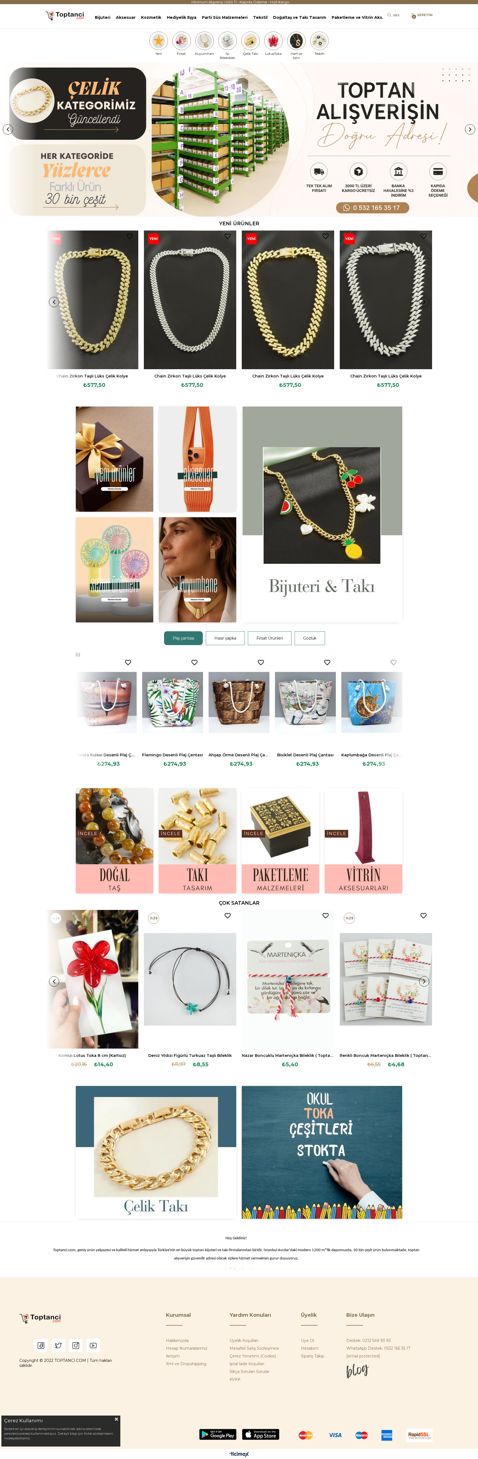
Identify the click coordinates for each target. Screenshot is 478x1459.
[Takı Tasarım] (197, 840)
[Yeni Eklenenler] (114, 459)
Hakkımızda (177, 1340)
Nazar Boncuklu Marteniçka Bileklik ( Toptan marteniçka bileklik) (288, 1055)
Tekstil (260, 17)
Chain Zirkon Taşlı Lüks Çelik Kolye (92, 376)
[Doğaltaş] (114, 840)
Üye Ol (307, 1340)
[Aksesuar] (197, 459)
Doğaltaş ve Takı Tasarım (299, 17)
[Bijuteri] (322, 514)
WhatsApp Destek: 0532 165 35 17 (378, 1348)
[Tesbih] (319, 41)
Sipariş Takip (312, 1356)
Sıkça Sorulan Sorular (249, 1371)
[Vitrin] (363, 840)
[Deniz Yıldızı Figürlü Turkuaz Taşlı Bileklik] (190, 979)
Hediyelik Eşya (181, 17)
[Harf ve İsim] (296, 41)
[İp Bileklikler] (227, 41)
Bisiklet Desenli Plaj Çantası (305, 754)
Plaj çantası (183, 638)
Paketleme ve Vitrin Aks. (357, 17)
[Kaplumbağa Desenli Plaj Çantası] (371, 702)
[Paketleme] (280, 840)
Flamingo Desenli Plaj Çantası (172, 754)
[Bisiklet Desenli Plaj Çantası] (305, 702)
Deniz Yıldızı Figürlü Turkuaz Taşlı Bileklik (190, 1055)
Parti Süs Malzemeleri (225, 17)
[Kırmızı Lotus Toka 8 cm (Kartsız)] (92, 979)
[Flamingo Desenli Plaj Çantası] (172, 702)
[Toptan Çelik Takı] (156, 1152)
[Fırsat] (181, 41)
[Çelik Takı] (250, 41)
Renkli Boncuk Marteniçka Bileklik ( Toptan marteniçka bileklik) (386, 1055)
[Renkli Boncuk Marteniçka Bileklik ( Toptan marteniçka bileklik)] (386, 979)
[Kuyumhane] (204, 41)
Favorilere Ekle (130, 236)
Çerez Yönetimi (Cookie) (253, 1356)
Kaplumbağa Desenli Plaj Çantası (371, 754)
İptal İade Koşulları (247, 1363)
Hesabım (309, 1348)
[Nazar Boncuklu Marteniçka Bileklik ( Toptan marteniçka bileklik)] (288, 979)
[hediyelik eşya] (114, 569)
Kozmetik (151, 17)
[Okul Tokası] (322, 1152)
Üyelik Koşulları (244, 1340)
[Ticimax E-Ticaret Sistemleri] (239, 1455)
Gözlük (309, 638)
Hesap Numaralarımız (186, 1348)
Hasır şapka (225, 638)
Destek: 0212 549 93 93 (368, 1340)
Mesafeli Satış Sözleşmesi (254, 1348)
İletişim (173, 1356)
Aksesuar (126, 17)
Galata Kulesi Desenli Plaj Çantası (106, 754)
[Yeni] (158, 41)
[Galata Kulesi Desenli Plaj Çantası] (106, 702)
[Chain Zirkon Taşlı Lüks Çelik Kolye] (92, 300)
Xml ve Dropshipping (186, 1363)
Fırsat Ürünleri (269, 638)
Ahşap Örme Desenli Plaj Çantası (239, 754)
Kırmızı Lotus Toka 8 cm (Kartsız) (92, 1055)
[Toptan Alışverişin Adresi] (239, 140)
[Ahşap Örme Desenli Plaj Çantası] (239, 702)
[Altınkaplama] (197, 569)
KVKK (235, 1379)
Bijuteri (102, 17)
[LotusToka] (273, 41)
